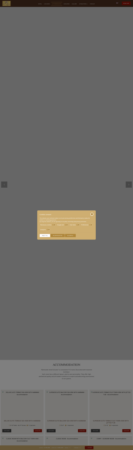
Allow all (70, 235)
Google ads (60, 225)
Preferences (84, 225)
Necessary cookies (45, 225)
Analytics (43, 229)
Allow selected (57, 235)
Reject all (45, 235)
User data (73, 225)
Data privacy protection (80, 221)
